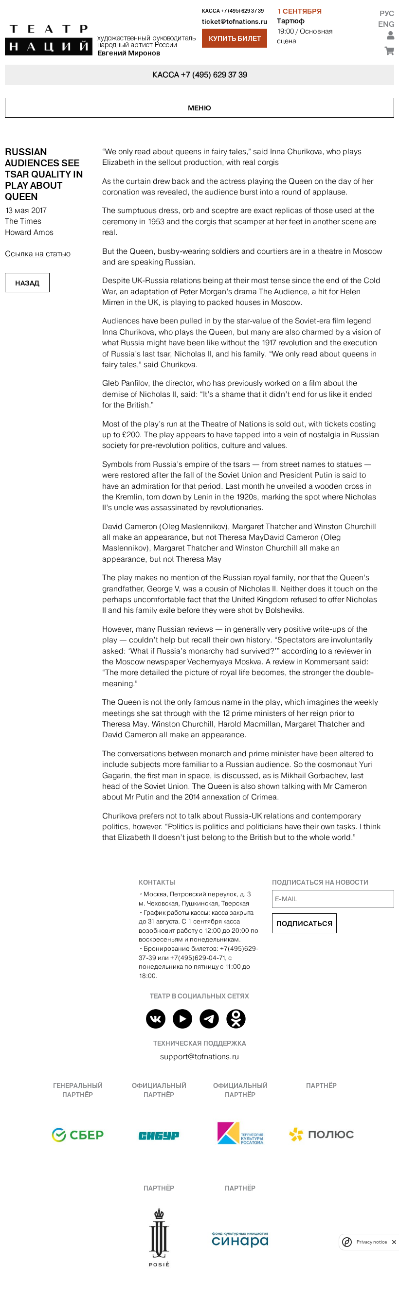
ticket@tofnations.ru (234, 22)
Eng (386, 24)
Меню (199, 108)
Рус (387, 13)
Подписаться (304, 923)
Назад (27, 283)
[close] (394, 1241)
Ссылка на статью (38, 253)
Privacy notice (372, 1242)
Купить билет (235, 38)
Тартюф (291, 21)
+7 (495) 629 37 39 (242, 11)
